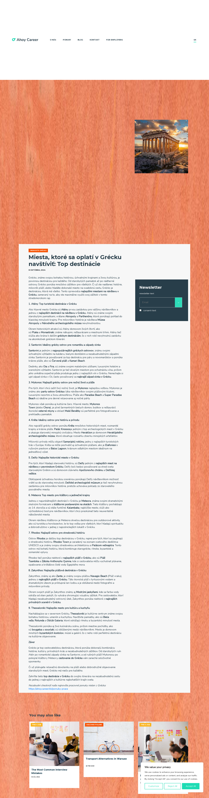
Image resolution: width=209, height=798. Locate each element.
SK (195, 40)
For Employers (114, 40)
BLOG (80, 40)
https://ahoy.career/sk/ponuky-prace (48, 689)
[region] (172, 777)
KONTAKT (95, 40)
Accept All (191, 786)
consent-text (149, 310)
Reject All (172, 786)
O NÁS (53, 40)
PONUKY (67, 40)
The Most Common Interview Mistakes (49, 771)
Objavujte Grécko (38, 250)
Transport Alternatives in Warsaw (106, 758)
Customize (153, 786)
